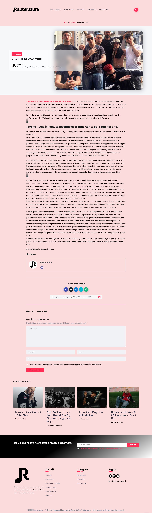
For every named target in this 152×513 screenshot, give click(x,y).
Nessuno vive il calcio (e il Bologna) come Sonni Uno (123, 415)
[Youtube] (118, 476)
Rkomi (55, 101)
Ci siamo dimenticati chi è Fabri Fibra (28, 414)
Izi (51, 101)
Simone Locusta (117, 422)
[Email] (41, 267)
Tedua (46, 101)
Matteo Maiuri (84, 419)
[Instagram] (114, 476)
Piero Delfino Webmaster (81, 510)
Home (66, 22)
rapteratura (21, 64)
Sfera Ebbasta (32, 101)
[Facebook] (110, 476)
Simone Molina (20, 419)
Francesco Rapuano (54, 425)
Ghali (41, 101)
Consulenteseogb (117, 510)
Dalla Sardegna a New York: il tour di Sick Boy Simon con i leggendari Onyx (59, 417)
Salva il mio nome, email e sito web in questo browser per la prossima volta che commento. (65, 364)
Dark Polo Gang (64, 101)
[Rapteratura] (26, 9)
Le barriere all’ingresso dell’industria (91, 414)
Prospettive (72, 22)
